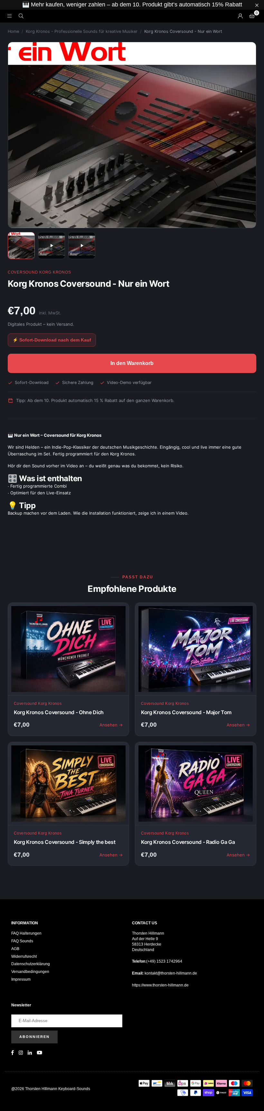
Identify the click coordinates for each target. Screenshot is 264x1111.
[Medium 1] (21, 245)
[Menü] (9, 16)
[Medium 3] (81, 245)
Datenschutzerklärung (30, 964)
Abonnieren (34, 1037)
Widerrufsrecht (24, 956)
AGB (15, 949)
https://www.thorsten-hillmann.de (160, 985)
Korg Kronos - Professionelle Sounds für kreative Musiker (81, 31)
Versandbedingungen (30, 971)
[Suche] (21, 16)
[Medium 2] (51, 245)
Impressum (21, 979)
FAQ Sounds (22, 941)
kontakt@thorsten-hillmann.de (170, 973)
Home (13, 31)
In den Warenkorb (132, 363)
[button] (252, 16)
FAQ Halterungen (26, 933)
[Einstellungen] (240, 16)
